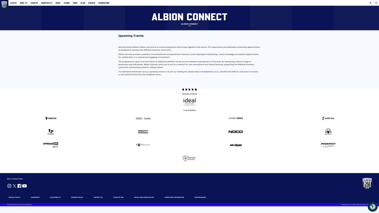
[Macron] (50, 118)
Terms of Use (118, 197)
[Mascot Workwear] (143, 131)
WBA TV (23, 3)
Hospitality (46, 3)
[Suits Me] (328, 118)
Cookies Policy (77, 197)
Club (82, 3)
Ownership (35, 197)
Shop (58, 3)
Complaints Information (174, 197)
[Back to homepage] (4, 4)
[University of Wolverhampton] (143, 145)
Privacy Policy (14, 197)
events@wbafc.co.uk (209, 72)
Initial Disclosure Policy (144, 197)
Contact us (98, 197)
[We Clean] (235, 145)
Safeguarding (200, 197)
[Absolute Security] (189, 158)
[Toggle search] (376, 3)
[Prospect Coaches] (328, 145)
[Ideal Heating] (189, 102)
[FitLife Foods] (143, 118)
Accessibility (55, 197)
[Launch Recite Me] (373, 207)
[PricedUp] (50, 131)
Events (91, 3)
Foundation (103, 3)
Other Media (356, 204)
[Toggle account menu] (370, 3)
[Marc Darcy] (328, 131)
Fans (75, 3)
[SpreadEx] (50, 145)
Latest (13, 3)
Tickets (34, 3)
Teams (66, 3)
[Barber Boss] (235, 118)
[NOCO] (235, 131)
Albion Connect (189, 24)
